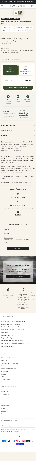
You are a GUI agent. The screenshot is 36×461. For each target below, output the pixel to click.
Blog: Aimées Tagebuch (8, 338)
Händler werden (6, 391)
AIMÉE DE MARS (20, 449)
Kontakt (3, 374)
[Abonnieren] (34, 426)
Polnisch (4, 414)
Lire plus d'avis (18, 248)
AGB (2, 377)
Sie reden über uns (7, 335)
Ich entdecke (18, 276)
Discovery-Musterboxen (9, 368)
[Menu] (2, 6)
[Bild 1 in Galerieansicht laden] (16, 13)
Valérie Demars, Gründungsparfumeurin (14, 321)
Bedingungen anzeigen (24, 117)
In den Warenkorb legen (18, 87)
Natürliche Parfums (7, 346)
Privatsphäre (5, 371)
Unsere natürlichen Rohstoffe (10, 324)
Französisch (5, 405)
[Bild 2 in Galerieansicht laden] (20, 13)
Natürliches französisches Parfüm (12, 340)
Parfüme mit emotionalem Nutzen (12, 327)
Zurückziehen (5, 379)
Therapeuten (5, 394)
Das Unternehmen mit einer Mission (12, 329)
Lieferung (4, 360)
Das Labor (4, 332)
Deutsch (4, 411)
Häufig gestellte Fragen (8, 358)
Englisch (3, 408)
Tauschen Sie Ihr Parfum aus (10, 363)
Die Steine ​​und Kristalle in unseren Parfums (15, 343)
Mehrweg (4, 366)
